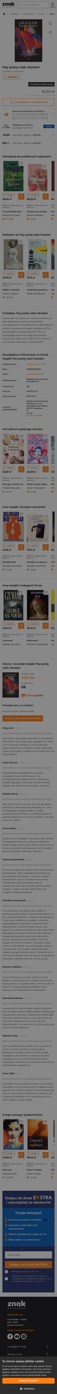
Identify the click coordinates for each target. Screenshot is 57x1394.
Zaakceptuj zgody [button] (28, 1380)
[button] (28, 1389)
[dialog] (28, 1375)
